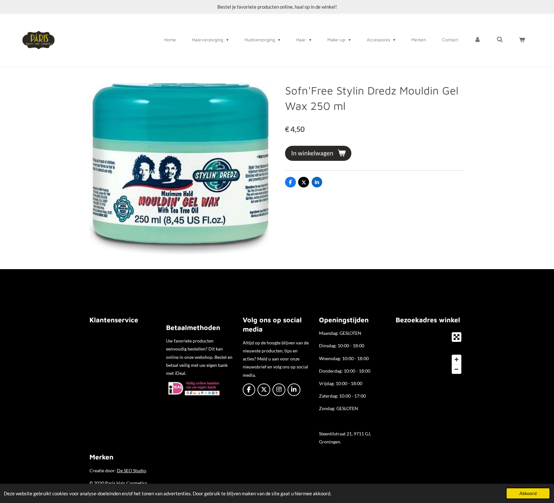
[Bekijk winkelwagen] (522, 40)
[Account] (477, 40)
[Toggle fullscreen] (456, 337)
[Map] (430, 353)
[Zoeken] (499, 40)
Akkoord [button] (528, 493)
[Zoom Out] (456, 369)
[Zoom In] (456, 359)
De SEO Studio (131, 470)
